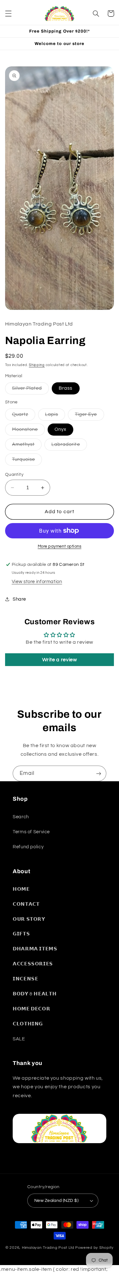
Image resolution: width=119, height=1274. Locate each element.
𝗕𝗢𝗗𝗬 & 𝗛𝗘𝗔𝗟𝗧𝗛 (34, 994)
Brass (65, 388)
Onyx (60, 429)
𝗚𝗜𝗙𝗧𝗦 (21, 934)
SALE (19, 1039)
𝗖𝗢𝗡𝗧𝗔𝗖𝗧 (26, 904)
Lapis (55, 416)
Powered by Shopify (94, 1247)
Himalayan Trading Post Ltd (48, 1247)
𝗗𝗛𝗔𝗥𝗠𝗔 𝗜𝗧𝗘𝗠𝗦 (35, 949)
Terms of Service (31, 831)
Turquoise (27, 461)
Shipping (37, 365)
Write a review (59, 659)
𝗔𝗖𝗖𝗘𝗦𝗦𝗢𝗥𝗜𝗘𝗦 (33, 964)
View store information (37, 581)
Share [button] (19, 599)
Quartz (23, 416)
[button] (8, 13)
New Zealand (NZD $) (56, 1200)
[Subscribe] (98, 773)
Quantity (14, 474)
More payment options (60, 546)
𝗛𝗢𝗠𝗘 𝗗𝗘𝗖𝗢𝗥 (31, 1009)
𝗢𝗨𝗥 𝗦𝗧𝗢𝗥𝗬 (29, 919)
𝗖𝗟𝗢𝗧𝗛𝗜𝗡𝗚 (28, 1024)
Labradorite (69, 446)
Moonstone (28, 431)
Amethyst (27, 446)
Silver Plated (30, 390)
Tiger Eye (89, 416)
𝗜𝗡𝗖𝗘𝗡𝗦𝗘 (25, 979)
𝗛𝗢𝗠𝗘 (21, 889)
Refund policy (28, 846)
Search (21, 816)
